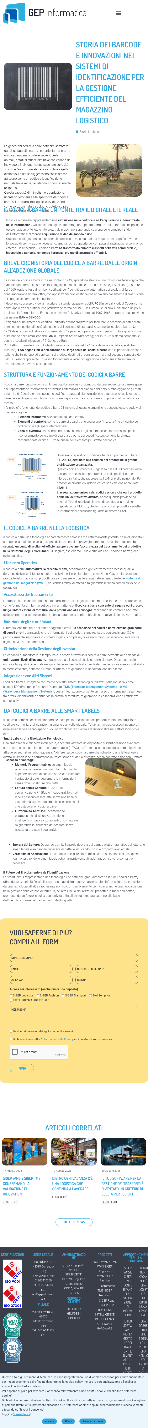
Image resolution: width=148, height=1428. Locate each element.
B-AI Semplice (101, 995)
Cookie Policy (21, 1414)
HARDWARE (105, 1328)
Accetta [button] (49, 1421)
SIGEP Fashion (49, 995)
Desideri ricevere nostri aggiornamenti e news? (43, 1031)
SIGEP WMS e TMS (104, 1262)
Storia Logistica (90, 132)
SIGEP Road (106, 1300)
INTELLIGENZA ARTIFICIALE (31, 1000)
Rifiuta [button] (68, 1421)
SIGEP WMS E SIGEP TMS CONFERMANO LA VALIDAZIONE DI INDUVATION (21, 1186)
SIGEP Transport (75, 995)
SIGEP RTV (107, 1305)
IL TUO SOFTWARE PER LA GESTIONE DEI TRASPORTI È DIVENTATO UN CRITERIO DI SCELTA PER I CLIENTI (122, 1186)
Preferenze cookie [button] (92, 1421)
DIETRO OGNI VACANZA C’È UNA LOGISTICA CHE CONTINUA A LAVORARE (72, 1183)
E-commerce (107, 1286)
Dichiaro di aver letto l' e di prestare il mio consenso (62, 1039)
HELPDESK (74, 1309)
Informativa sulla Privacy (57, 1039)
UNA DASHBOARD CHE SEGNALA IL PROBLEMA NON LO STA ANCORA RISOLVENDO (143, 1349)
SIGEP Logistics (23, 995)
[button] (118, 13)
